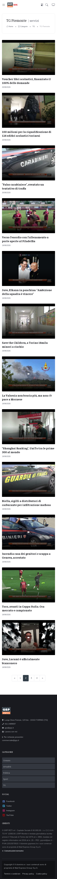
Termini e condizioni (12, 874)
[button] (48, 5)
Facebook (10, 801)
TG (33, 26)
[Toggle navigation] (3, 5)
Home (11, 26)
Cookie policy (41, 874)
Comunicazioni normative (14, 851)
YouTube (10, 815)
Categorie (24, 26)
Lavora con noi (11, 732)
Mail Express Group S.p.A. (26, 868)
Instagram (10, 810)
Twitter (9, 806)
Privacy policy (28, 874)
